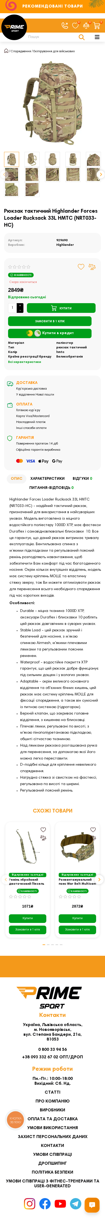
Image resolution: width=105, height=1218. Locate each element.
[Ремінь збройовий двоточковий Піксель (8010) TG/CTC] (27, 846)
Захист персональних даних (53, 1137)
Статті (52, 1092)
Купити (28, 918)
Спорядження (21, 51)
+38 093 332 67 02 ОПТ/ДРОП (52, 1057)
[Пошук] (81, 37)
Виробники (52, 1110)
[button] (4, 174)
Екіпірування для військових (54, 51)
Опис (16, 479)
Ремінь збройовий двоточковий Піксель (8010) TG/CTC (26, 882)
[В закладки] (81, 267)
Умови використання (52, 1128)
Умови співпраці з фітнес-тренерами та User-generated (52, 1183)
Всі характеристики (24, 362)
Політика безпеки (52, 1172)
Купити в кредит (58, 333)
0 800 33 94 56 (52, 1050)
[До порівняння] (92, 267)
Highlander (65, 245)
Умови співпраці (52, 1155)
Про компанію (53, 1101)
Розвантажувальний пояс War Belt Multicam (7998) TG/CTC (77, 882)
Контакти (52, 1146)
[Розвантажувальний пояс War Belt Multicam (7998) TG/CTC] (77, 846)
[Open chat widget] (92, 1205)
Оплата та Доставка (52, 1119)
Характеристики (47, 479)
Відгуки (82, 479)
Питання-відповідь (51, 488)
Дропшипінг (52, 1163)
